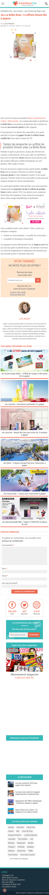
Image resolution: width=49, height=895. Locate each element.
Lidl (31, 839)
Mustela (11, 843)
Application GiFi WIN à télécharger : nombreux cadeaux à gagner (28, 802)
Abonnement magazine (24, 676)
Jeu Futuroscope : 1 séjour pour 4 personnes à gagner (24, 493)
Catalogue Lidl (7, 875)
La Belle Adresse (30, 835)
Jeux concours (18, 11)
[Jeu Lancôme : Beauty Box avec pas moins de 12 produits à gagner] (24, 429)
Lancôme (11, 839)
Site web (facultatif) (9, 583)
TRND (30, 851)
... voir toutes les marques (18, 858)
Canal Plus (31, 827)
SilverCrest (21, 851)
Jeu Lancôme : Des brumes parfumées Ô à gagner (24, 404)
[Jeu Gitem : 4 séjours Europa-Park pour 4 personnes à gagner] (24, 460)
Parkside (21, 847)
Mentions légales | (21, 893)
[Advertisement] (24, 88)
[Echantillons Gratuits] (24, 6)
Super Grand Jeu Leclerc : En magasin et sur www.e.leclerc (26, 811)
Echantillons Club (6, 11)
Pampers (11, 847)
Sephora (11, 851)
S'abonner (33, 635)
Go (38, 280)
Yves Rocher (13, 855)
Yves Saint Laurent (27, 855)
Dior (17, 831)
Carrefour (20, 827)
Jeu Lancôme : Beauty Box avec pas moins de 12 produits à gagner (24, 433)
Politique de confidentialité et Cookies (38, 893)
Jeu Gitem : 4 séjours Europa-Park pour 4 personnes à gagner (24, 464)
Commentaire (8, 545)
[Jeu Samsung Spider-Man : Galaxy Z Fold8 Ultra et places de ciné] (24, 519)
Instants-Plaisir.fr (14, 835)
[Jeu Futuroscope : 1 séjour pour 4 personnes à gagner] (24, 491)
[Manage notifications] (5, 890)
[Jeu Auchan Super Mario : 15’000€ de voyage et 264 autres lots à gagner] (24, 371)
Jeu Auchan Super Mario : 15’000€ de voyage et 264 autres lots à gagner (24, 374)
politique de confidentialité (12, 541)
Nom (4, 568)
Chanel (11, 831)
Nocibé (30, 843)
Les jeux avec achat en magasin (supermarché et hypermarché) (27, 793)
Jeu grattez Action (9, 887)
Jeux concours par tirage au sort (34, 11)
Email (4, 576)
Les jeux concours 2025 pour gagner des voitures (26, 784)
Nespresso (21, 843)
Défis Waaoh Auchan (10, 877)
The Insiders (22, 839)
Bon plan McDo (8, 882)
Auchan (11, 827)
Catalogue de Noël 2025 (11, 884)
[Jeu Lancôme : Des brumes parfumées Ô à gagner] (24, 401)
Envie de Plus (27, 831)
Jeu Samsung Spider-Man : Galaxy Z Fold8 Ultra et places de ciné (24, 523)
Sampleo (30, 847)
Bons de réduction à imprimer (13, 880)
